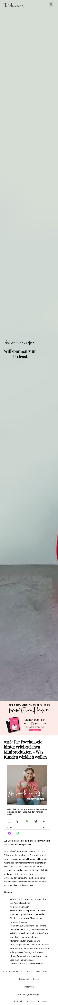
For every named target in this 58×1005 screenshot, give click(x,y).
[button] (51, 4)
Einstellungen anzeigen (29, 994)
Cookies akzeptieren (29, 979)
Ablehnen (29, 986)
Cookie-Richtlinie (18, 1001)
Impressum (42, 1001)
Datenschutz (31, 1001)
